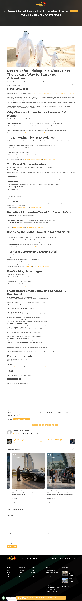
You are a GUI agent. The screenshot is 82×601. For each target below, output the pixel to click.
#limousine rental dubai (31, 412)
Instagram (14, 366)
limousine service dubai (39, 93)
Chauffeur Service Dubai (35, 207)
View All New (65, 586)
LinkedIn (35, 366)
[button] (70, 449)
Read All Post (16, 433)
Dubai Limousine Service (38, 246)
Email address (45, 530)
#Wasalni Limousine (13, 415)
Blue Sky (44, 366)
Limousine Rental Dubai (49, 159)
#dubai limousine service (53, 410)
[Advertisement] (41, 394)
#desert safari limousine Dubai (36, 410)
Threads (27, 366)
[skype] (43, 425)
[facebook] (33, 425)
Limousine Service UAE (22, 207)
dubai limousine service (69, 93)
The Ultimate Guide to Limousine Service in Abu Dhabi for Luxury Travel (71, 574)
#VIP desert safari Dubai (63, 412)
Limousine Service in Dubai (21, 419)
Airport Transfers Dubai (18, 227)
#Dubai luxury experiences (15, 412)
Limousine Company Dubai (25, 246)
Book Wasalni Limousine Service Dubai (33, 159)
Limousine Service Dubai (41, 132)
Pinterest (31, 366)
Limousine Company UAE (22, 286)
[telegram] (40, 425)
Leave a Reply (10, 515)
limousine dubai (59, 93)
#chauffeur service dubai (18, 410)
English (10, 600)
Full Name (9, 530)
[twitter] (36, 425)
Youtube (22, 366)
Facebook (9, 366)
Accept (62, 597)
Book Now (74, 11)
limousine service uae (50, 93)
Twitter (39, 366)
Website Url (9, 537)
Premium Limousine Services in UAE (34, 227)
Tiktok (18, 366)
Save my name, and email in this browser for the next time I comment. (22, 543)
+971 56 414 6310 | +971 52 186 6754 (30, 558)
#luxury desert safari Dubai (47, 412)
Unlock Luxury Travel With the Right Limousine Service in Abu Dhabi (72, 582)
